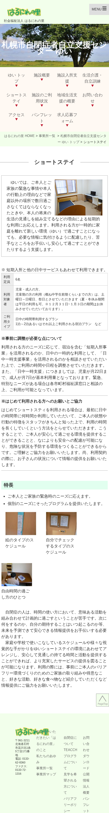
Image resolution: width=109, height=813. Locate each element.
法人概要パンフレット (86, 799)
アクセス (16, 115)
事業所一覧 (47, 136)
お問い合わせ (86, 744)
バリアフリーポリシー (70, 805)
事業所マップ (46, 774)
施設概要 (42, 75)
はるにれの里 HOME (19, 136)
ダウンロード (86, 762)
